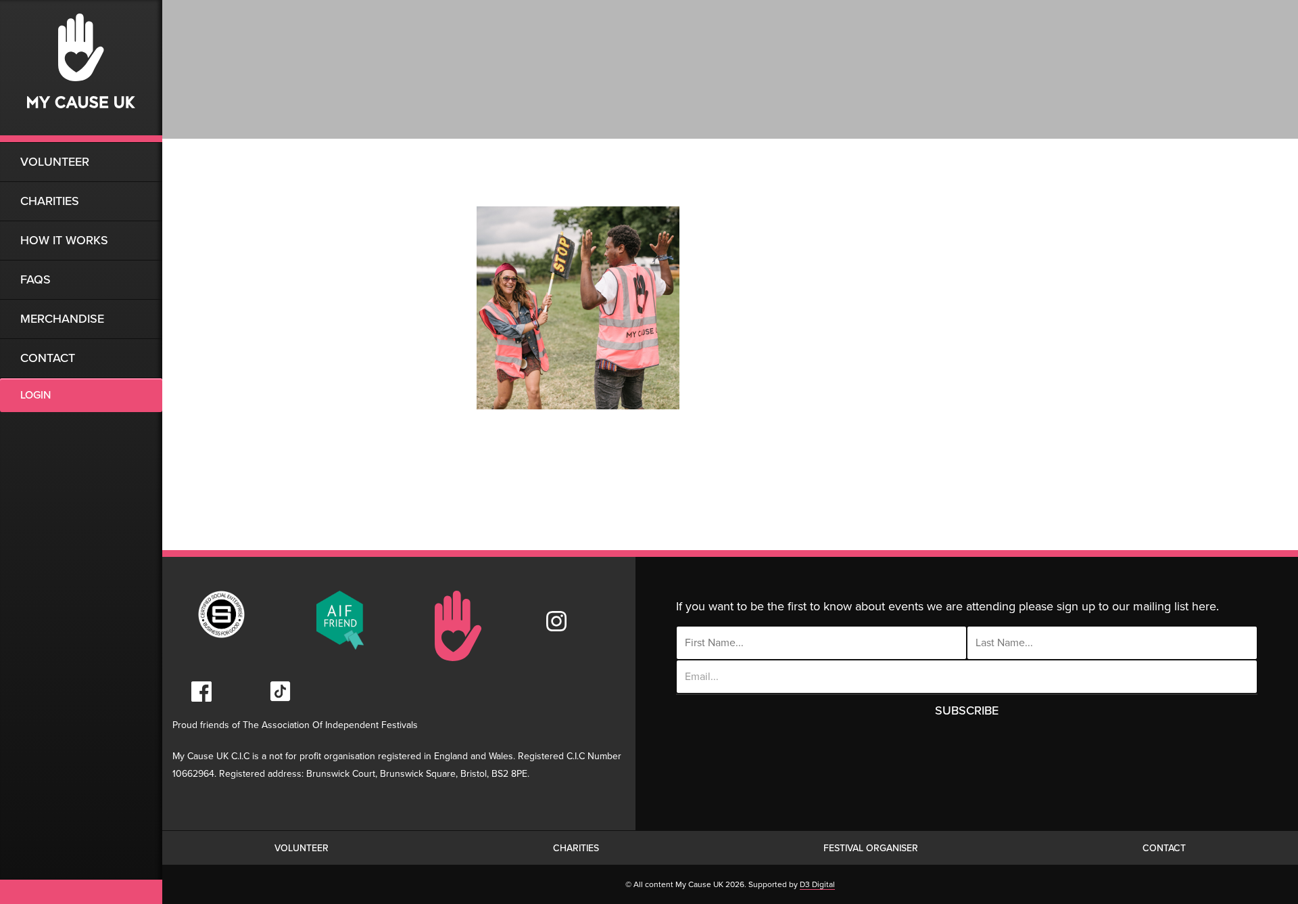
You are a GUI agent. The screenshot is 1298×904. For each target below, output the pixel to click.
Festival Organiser (870, 848)
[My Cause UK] (81, 71)
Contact (47, 358)
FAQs (35, 279)
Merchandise (62, 318)
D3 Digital (817, 884)
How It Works (64, 240)
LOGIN (35, 395)
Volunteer (54, 161)
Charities (49, 201)
